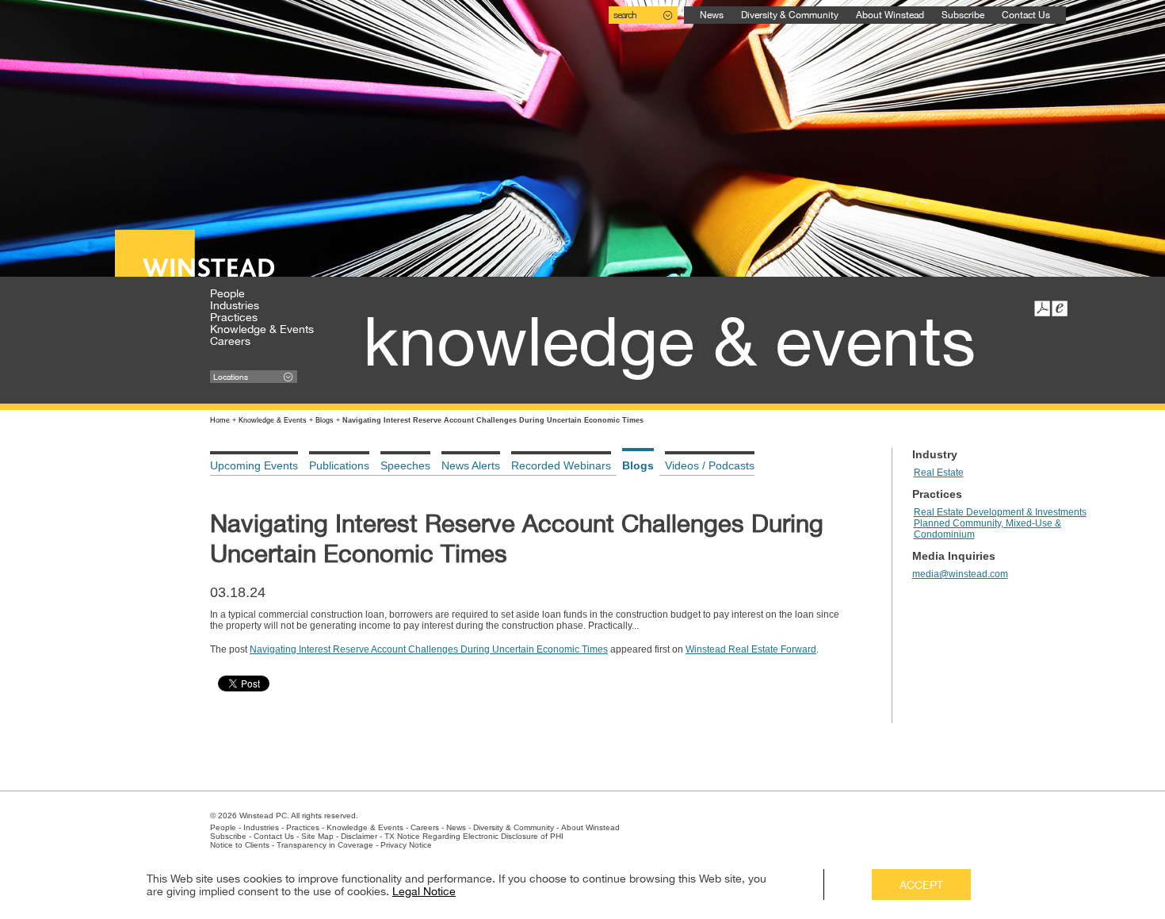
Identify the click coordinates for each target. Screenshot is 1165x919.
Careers (230, 341)
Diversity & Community (789, 15)
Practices (234, 317)
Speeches (405, 465)
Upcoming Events (254, 465)
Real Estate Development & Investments (1000, 512)
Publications (339, 465)
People (227, 293)
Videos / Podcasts (709, 465)
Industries (234, 305)
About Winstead (890, 15)
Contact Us (1026, 15)
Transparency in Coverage (325, 845)
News (712, 15)
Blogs (324, 420)
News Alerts (470, 465)
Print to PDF (1042, 308)
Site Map (317, 836)
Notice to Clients (239, 845)
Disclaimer (359, 836)
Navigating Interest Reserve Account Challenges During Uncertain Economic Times (429, 649)
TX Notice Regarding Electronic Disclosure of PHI (473, 836)
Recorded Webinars (561, 465)
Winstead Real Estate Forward (751, 649)
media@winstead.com (960, 574)
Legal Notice (424, 891)
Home (220, 420)
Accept (921, 885)
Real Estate (939, 472)
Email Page (1060, 308)
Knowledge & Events (262, 329)
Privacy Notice (406, 845)
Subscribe (963, 15)
